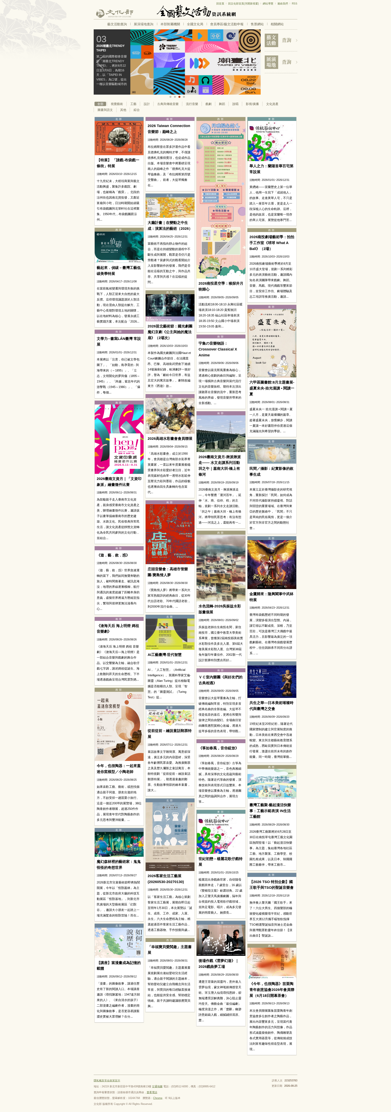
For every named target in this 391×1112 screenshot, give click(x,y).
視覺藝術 (117, 104)
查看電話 (152, 1092)
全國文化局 (195, 24)
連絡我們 (282, 3)
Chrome (157, 1098)
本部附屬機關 (170, 24)
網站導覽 (268, 3)
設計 (147, 104)
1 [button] (170, 97)
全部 (100, 104)
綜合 (137, 110)
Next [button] (254, 62)
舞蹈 (222, 104)
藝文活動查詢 (117, 24)
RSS (294, 3)
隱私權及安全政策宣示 (107, 1080)
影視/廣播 (252, 104)
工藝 (133, 104)
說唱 (235, 104)
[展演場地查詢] (281, 62)
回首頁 (220, 3)
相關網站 (277, 24)
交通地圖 (157, 1086)
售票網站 (257, 24)
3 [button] (179, 97)
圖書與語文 (105, 110)
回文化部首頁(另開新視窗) (243, 3)
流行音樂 (192, 104)
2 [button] (175, 97)
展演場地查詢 (143, 24)
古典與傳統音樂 (168, 104)
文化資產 (272, 104)
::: (95, 1)
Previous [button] (100, 62)
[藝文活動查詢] (281, 40)
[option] (152, 62)
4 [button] (184, 97)
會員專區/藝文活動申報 (227, 24)
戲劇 (208, 104)
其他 (123, 110)
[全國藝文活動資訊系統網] (195, 11)
